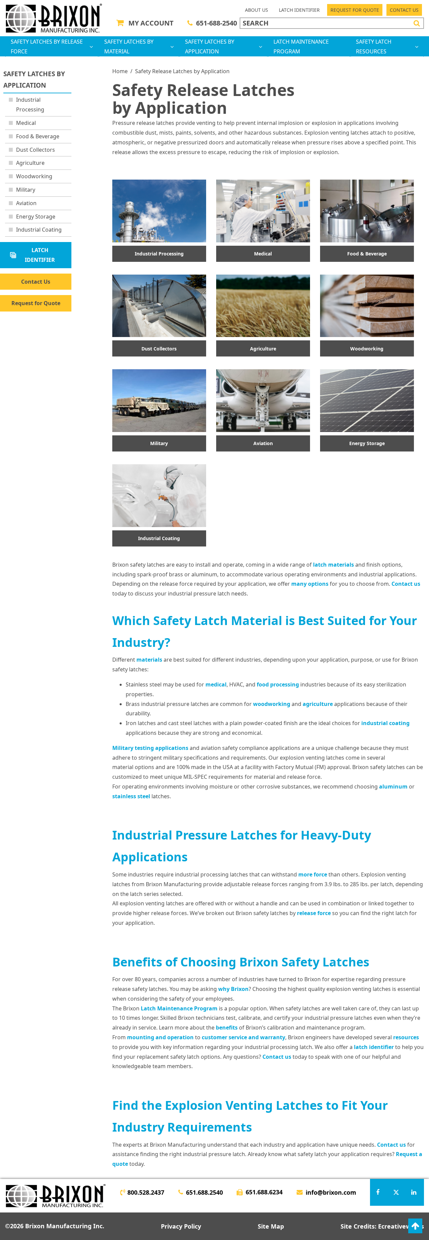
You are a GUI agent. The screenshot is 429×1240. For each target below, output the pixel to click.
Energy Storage (35, 216)
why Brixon (233, 989)
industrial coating (385, 723)
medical (216, 684)
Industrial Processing (30, 104)
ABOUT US (256, 10)
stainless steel (131, 796)
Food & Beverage (37, 136)
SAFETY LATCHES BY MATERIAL (129, 46)
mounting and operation (160, 1037)
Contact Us (35, 281)
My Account (151, 23)
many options (309, 583)
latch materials (333, 564)
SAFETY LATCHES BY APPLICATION (209, 46)
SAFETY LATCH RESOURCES (373, 46)
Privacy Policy (181, 1226)
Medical (26, 123)
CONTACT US (404, 10)
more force (312, 874)
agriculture (318, 704)
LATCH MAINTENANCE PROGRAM (301, 46)
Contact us (405, 583)
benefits (227, 1027)
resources (406, 1037)
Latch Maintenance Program (179, 1008)
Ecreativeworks (401, 1226)
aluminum (393, 786)
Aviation (26, 203)
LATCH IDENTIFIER (299, 10)
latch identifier (374, 1047)
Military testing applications (150, 748)
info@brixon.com (331, 1192)
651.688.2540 (204, 1192)
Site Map (271, 1226)
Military (25, 189)
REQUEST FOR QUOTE (354, 10)
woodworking (271, 704)
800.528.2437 (145, 1192)
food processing (278, 684)
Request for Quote (35, 303)
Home (120, 71)
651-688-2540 (216, 23)
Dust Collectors (35, 149)
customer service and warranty (243, 1037)
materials (149, 659)
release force (314, 913)
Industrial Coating (39, 229)
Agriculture (30, 162)
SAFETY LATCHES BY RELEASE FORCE (47, 46)
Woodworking (34, 176)
